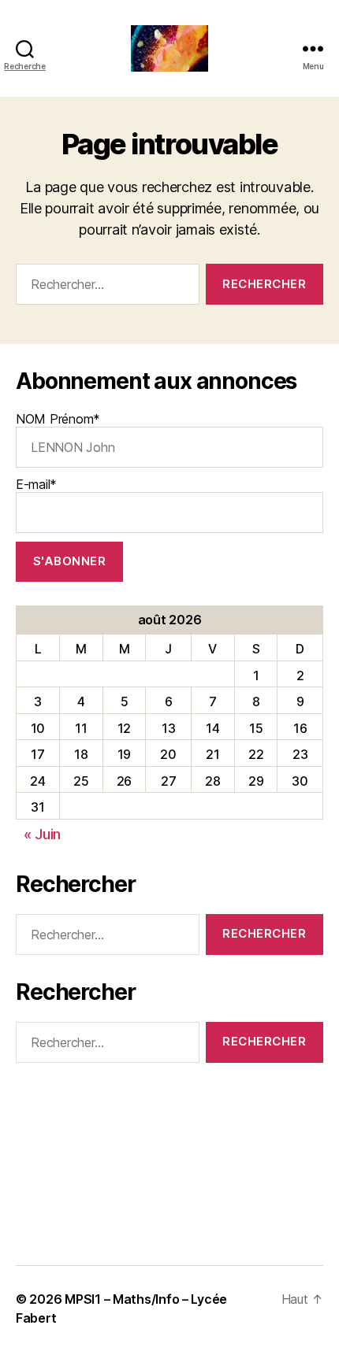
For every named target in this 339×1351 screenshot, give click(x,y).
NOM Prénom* (58, 419)
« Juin (42, 834)
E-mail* (36, 484)
